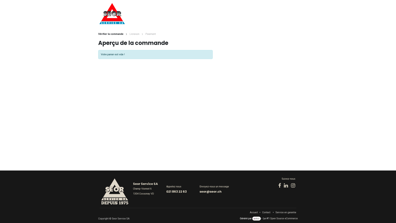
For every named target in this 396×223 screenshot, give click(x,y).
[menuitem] (188, 14)
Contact (266, 212)
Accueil (254, 212)
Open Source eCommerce (284, 218)
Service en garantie (285, 212)
